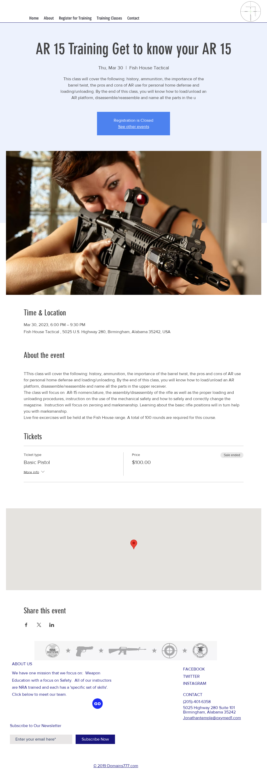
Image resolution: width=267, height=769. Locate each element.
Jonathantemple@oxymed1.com (212, 718)
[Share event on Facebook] (26, 625)
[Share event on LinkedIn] (51, 625)
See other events (133, 126)
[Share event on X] (39, 625)
